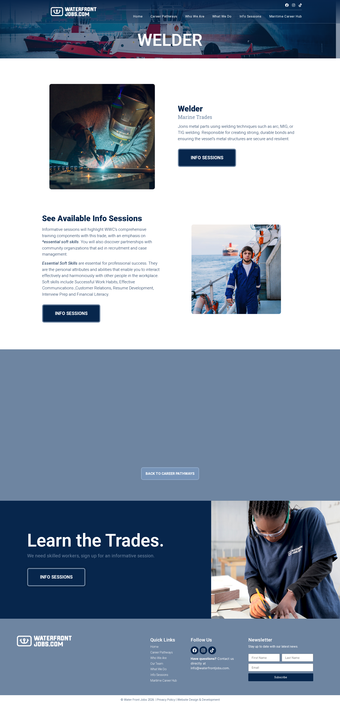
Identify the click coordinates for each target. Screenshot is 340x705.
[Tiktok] (300, 5)
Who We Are (158, 658)
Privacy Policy (166, 699)
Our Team (156, 663)
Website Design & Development (198, 699)
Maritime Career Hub (285, 16)
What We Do (222, 16)
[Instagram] (293, 5)
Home (137, 16)
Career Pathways (164, 16)
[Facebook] (287, 5)
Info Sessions (250, 16)
